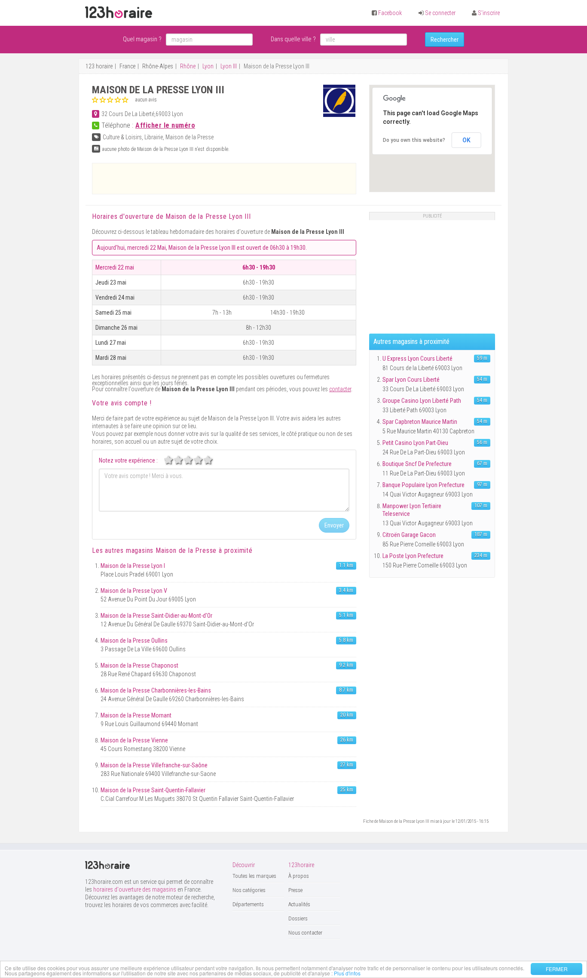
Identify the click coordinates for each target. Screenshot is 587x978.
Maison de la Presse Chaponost (139, 665)
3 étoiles (193, 460)
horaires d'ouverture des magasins (134, 889)
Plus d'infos (347, 973)
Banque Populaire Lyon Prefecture (423, 484)
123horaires (118, 12)
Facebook (390, 12)
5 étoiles (213, 460)
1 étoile (173, 460)
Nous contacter (305, 932)
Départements (248, 904)
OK (466, 140)
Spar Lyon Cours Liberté (411, 379)
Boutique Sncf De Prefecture (417, 463)
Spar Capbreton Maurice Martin (419, 421)
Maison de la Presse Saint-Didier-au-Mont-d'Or (156, 616)
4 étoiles (203, 460)
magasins (171, 550)
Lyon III (228, 66)
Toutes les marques (254, 876)
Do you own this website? (414, 140)
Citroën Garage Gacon (409, 534)
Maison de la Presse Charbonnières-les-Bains (156, 690)
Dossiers (298, 918)
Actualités (299, 904)
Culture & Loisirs (122, 137)
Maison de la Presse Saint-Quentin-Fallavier (153, 790)
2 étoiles (183, 460)
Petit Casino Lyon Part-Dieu (415, 442)
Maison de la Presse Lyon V (134, 591)
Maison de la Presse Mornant (136, 715)
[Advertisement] (224, 178)
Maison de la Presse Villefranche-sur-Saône (154, 765)
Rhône (188, 66)
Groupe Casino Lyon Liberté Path (421, 400)
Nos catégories (249, 890)
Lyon (208, 66)
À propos (298, 876)
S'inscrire (489, 12)
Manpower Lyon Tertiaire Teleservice (411, 510)
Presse (295, 890)
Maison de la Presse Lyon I (133, 566)
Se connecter (440, 12)
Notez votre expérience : (128, 460)
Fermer (557, 968)
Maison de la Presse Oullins (134, 641)
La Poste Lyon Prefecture (412, 555)
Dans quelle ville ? (293, 39)
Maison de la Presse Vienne (134, 740)
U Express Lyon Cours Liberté (417, 358)
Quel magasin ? (142, 39)
